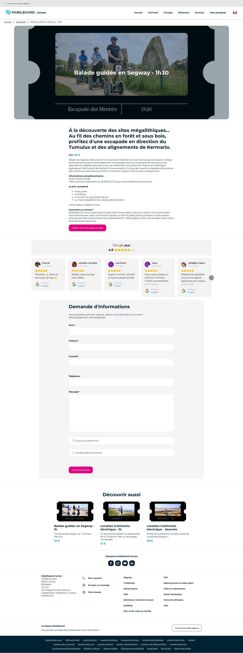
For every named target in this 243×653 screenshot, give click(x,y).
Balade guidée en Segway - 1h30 (46, 22)
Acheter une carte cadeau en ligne (87, 228)
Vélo (126, 594)
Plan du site (166, 648)
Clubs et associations (174, 588)
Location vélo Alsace (109, 640)
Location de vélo (90, 640)
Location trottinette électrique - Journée (162, 527)
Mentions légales (111, 648)
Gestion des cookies (182, 648)
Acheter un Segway (92, 648)
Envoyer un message (99, 585)
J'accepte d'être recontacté (88, 453)
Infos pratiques (218, 12)
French (237, 13)
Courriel (73, 356)
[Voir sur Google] (38, 264)
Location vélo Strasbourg (127, 644)
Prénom (73, 340)
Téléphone (74, 376)
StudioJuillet (152, 648)
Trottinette (129, 583)
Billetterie (183, 12)
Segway (128, 577)
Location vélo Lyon (86, 644)
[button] (31, 277)
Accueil (138, 12)
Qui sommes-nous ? (53, 640)
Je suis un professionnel (86, 440)
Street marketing (173, 594)
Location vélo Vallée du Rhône (153, 644)
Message (73, 391)
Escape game (131, 588)
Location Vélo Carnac (176, 640)
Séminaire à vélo (73, 640)
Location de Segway (178, 644)
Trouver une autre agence (17, 3)
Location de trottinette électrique (66, 648)
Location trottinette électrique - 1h (115, 527)
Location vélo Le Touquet (64, 644)
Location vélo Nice (105, 644)
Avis (166, 605)
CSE (166, 577)
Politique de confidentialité (132, 648)
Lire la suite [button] (151, 284)
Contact (191, 640)
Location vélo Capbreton (153, 640)
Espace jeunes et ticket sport (179, 583)
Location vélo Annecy (130, 640)
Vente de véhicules (173, 600)
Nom (71, 325)
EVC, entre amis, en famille (137, 611)
